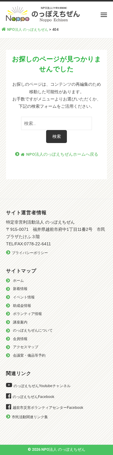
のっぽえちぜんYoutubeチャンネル (42, 386)
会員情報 (20, 339)
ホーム (18, 280)
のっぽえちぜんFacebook (33, 397)
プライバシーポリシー (30, 253)
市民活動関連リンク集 (30, 417)
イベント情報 (24, 297)
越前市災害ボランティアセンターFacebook (48, 408)
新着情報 (20, 289)
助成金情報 (22, 306)
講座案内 (20, 322)
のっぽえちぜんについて (33, 330)
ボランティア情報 (27, 314)
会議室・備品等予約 (29, 355)
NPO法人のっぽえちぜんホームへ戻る (62, 154)
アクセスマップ (25, 347)
